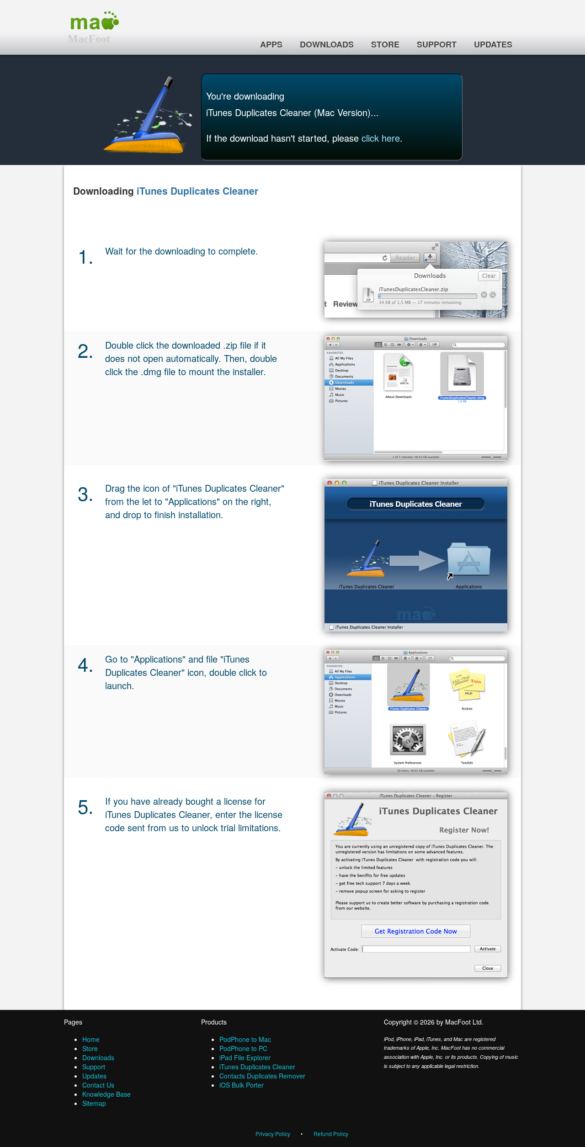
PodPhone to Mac (245, 1039)
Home (91, 1039)
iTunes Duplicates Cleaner (197, 190)
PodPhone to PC (243, 1048)
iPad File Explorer (245, 1057)
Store (385, 44)
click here (381, 137)
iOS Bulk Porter (241, 1084)
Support (437, 44)
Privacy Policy (272, 1133)
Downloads (327, 44)
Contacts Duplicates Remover (262, 1075)
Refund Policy (331, 1133)
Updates (493, 44)
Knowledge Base (106, 1094)
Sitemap (94, 1103)
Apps (271, 44)
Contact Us (98, 1084)
